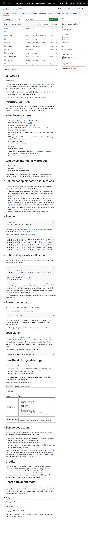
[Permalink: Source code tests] (4, 427)
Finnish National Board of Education (42, 471)
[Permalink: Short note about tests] (4, 482)
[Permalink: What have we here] (4, 115)
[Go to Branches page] (15, 19)
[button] (54, 222)
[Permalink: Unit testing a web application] (4, 255)
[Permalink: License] (4, 506)
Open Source (40, 3)
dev (7, 28)
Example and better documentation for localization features (43, 35)
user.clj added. (30, 28)
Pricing (60, 3)
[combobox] (37, 19)
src (7, 39)
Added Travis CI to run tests (34, 46)
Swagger (20, 168)
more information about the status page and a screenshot (42, 32)
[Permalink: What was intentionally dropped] (4, 161)
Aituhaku (8, 471)
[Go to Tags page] (19, 19)
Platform (10, 3)
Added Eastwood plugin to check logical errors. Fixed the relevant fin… (46, 39)
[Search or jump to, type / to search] (66, 3)
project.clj (9, 60)
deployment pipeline (15, 205)
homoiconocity (48, 452)
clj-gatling (27, 156)
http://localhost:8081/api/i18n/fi (20, 338)
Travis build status (15, 24)
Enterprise (51, 3)
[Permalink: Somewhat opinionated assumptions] (4, 181)
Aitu (16, 471)
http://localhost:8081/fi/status (27, 231)
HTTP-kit (32, 125)
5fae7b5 (39, 24)
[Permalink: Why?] (4, 497)
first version (29, 49)
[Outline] (56, 69)
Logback (25, 120)
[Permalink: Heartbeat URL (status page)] (4, 360)
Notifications (61, 8)
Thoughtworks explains (43, 151)
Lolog (30, 123)
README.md (9, 53)
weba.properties (11, 64)
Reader (28, 452)
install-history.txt (11, 56)
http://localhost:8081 (34, 229)
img (7, 32)
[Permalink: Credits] (4, 461)
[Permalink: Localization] (4, 333)
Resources (29, 3)
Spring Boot (40, 84)
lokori (7, 9)
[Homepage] (4, 3)
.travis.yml (9, 46)
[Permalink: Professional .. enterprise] (4, 102)
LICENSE (8, 49)
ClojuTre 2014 (37, 97)
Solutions (19, 3)
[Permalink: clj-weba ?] (4, 75)
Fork (71, 8)
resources (9, 35)
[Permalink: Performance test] (4, 302)
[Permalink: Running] (4, 216)
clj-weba (14, 9)
